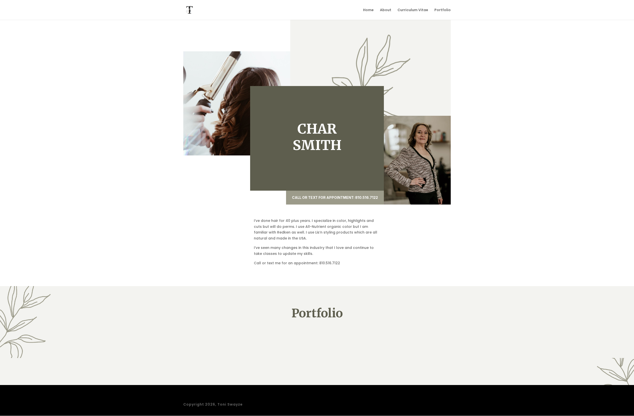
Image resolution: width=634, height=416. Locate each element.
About (385, 10)
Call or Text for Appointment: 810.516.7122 (335, 197)
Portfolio (442, 10)
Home (368, 10)
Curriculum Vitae (412, 10)
